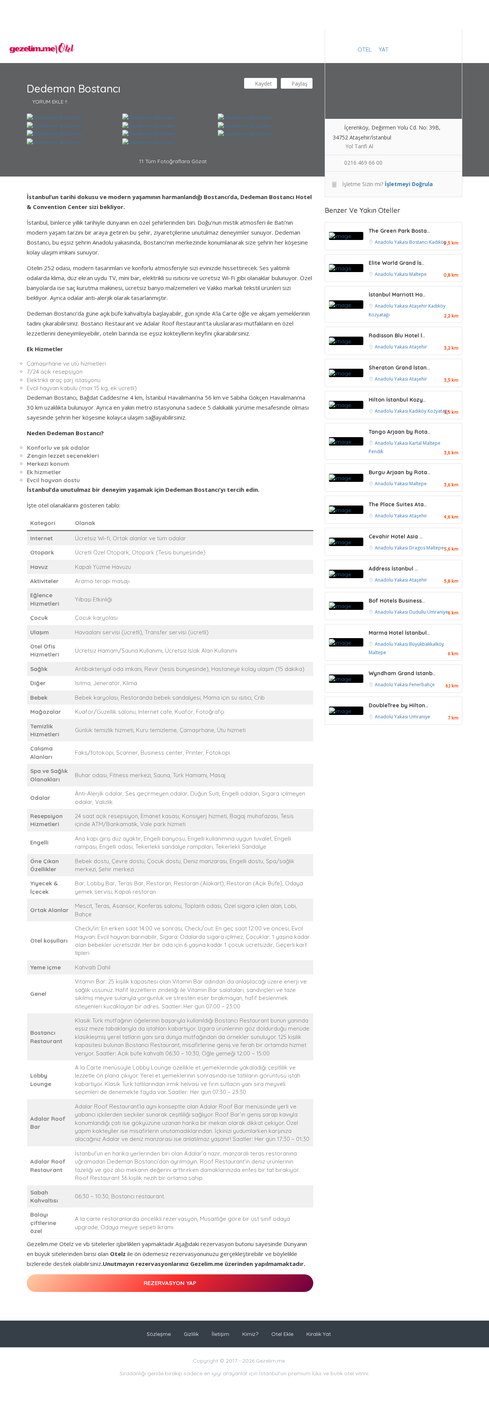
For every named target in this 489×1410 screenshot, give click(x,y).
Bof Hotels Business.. (397, 600)
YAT (384, 49)
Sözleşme (159, 1334)
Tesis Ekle (457, 49)
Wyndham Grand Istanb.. (402, 673)
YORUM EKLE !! (49, 102)
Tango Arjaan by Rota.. (400, 431)
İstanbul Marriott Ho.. (397, 294)
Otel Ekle (282, 1334)
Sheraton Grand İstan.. (399, 367)
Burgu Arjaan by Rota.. (399, 472)
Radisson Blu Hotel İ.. (397, 335)
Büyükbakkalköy (426, 644)
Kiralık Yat (318, 1334)
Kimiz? (250, 1334)
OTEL (365, 49)
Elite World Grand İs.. (396, 262)
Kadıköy (437, 242)
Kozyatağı (379, 314)
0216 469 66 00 (363, 162)
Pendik (376, 451)
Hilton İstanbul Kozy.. (397, 399)
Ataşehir (418, 306)
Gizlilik (191, 1334)
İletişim (220, 1334)
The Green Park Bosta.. (399, 230)
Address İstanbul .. (393, 568)
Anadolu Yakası (392, 242)
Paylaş (299, 83)
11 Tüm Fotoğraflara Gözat (172, 161)
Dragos (417, 548)
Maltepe (418, 274)
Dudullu (418, 612)
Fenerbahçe (422, 684)
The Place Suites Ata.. (398, 504)
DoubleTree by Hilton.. (398, 705)
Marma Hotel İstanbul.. (399, 632)
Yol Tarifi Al (359, 146)
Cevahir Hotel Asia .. (396, 536)
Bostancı (419, 242)
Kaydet (262, 83)
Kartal (416, 443)
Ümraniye (437, 612)
